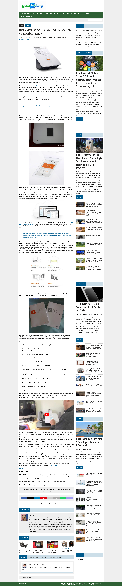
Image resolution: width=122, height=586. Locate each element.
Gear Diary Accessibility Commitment (69, 584)
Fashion (87, 13)
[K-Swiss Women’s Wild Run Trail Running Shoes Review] (80, 238)
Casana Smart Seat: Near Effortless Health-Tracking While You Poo (93, 514)
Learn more (53, 465)
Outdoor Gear (57, 13)
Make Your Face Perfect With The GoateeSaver (67, 551)
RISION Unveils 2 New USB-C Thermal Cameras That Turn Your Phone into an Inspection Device (94, 491)
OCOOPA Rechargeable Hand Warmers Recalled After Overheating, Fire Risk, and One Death (94, 499)
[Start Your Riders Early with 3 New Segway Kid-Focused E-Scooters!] (89, 436)
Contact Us (91, 584)
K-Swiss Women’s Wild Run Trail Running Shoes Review (93, 236)
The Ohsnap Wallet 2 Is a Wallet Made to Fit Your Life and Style (89, 307)
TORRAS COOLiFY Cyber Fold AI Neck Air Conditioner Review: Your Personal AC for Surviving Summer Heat (94, 260)
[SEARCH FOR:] (95, 19)
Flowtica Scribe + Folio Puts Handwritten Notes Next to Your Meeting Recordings (93, 362)
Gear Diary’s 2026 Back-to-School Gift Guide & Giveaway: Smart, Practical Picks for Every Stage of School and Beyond (88, 79)
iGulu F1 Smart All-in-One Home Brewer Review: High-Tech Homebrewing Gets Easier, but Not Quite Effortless (89, 161)
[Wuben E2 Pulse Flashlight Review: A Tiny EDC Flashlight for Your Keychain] (80, 230)
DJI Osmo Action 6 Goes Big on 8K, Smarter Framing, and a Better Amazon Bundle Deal (93, 378)
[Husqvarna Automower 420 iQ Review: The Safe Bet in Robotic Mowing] (80, 246)
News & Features (65, 548)
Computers (66, 13)
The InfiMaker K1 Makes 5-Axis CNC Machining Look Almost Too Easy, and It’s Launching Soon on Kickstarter (94, 410)
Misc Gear (80, 13)
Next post (52, 504)
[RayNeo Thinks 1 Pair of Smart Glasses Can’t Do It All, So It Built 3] (80, 387)
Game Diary (73, 13)
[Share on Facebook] (24, 498)
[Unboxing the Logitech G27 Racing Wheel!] (23, 547)
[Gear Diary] (32, 5)
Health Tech (49, 13)
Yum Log (40, 549)
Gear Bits (80, 418)
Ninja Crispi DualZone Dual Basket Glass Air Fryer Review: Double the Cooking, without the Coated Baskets (94, 370)
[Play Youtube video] (46, 415)
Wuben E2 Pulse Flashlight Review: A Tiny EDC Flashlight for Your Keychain (94, 228)
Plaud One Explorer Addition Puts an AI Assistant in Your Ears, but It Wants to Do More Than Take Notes (94, 347)
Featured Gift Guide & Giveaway (84, 53)
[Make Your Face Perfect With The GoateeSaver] (67, 546)
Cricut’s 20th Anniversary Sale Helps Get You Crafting (94, 401)
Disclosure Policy (86, 583)
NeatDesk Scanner (38, 86)
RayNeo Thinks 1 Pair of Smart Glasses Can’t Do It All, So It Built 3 (94, 385)
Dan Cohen (27, 39)
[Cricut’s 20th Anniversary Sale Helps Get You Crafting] (80, 404)
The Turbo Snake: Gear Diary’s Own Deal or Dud (52, 551)
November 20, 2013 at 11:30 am (38, 564)
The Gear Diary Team (70, 583)
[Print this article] (56, 498)
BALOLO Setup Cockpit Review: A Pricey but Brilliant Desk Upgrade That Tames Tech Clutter (93, 252)
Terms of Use (80, 584)
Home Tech (35, 13)
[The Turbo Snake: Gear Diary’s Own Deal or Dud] (52, 547)
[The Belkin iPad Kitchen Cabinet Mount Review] (38, 547)
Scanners (58, 37)
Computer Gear (38, 37)
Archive (86, 584)
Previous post (42, 504)
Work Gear (64, 37)
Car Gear (42, 13)
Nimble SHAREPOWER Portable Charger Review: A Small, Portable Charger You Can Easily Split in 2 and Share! (94, 213)
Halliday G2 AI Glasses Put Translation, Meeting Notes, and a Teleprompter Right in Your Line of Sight (93, 523)
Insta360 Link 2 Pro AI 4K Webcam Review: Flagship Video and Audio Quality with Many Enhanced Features (94, 221)
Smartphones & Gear (25, 13)
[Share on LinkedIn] (37, 498)
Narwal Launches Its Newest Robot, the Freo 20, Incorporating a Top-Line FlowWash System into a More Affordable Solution (94, 483)
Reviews (21, 549)
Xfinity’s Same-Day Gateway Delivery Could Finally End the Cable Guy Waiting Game (94, 531)
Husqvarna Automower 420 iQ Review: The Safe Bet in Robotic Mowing (94, 243)
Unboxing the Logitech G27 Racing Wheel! (25, 551)
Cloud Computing (29, 37)
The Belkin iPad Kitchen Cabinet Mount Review (38, 551)
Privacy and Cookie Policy (97, 583)
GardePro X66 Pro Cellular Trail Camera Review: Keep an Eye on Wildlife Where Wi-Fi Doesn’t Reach (94, 267)
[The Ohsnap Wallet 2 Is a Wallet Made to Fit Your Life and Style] (89, 301)
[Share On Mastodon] (69, 498)
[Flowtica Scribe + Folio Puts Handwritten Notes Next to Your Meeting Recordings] (80, 364)
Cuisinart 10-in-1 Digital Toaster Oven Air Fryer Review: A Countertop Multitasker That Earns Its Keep (94, 204)
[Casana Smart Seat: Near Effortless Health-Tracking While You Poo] (80, 516)
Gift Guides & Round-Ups (26, 16)
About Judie (63, 583)
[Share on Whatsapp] (63, 498)
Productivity (52, 37)
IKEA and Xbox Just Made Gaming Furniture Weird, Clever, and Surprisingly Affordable (93, 355)
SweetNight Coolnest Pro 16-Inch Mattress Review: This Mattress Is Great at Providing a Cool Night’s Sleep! (93, 394)
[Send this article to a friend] (50, 498)
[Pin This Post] (43, 498)
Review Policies (79, 583)
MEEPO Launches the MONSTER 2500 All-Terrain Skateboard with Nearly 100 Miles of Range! (94, 507)
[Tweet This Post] (30, 498)
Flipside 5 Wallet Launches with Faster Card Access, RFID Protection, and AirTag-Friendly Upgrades (94, 539)
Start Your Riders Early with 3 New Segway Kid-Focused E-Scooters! (89, 442)
